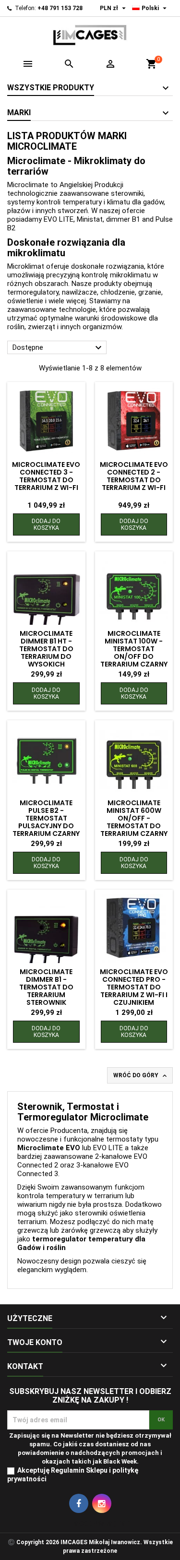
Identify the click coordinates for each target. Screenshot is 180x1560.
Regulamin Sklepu (79, 1470)
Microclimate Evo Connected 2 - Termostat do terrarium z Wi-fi (134, 476)
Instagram (101, 1503)
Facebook (78, 1503)
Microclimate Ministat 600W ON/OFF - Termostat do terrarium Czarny (134, 818)
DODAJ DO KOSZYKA (46, 524)
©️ (11, 1542)
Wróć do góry (140, 1076)
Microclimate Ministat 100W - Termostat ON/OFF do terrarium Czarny (134, 649)
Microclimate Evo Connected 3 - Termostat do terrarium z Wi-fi (46, 476)
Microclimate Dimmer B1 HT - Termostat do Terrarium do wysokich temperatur (46, 653)
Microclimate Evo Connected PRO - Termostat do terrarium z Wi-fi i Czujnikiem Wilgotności (134, 991)
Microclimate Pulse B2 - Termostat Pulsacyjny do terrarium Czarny (46, 818)
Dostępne (58, 348)
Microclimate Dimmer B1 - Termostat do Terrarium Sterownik (46, 987)
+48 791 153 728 (60, 8)
